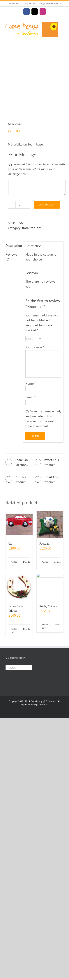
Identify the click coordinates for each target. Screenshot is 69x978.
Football (44, 543)
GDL (46, 704)
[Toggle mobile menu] (62, 39)
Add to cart (46, 204)
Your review (34, 347)
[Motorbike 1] (34, 84)
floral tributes (32, 228)
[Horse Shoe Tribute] (19, 587)
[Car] (19, 524)
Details (26, 561)
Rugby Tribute (48, 606)
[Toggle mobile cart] (55, 39)
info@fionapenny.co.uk (50, 3)
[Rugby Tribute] (50, 587)
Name (30, 383)
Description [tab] (13, 245)
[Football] (50, 524)
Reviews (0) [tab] (11, 256)
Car (10, 543)
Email (30, 397)
